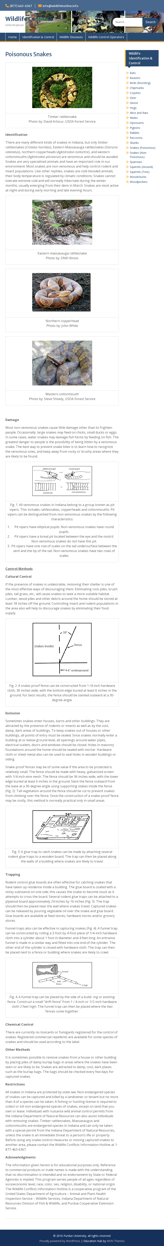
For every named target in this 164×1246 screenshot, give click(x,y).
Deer (133, 98)
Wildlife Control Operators (106, 37)
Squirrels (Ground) (141, 167)
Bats (133, 73)
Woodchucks (138, 177)
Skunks (134, 143)
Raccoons (136, 138)
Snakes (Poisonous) (142, 148)
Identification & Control (38, 37)
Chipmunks (137, 88)
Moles (134, 118)
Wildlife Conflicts (29, 19)
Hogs (133, 108)
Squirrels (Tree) (139, 172)
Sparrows (136, 162)
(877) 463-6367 (21, 6)
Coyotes (135, 93)
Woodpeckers (139, 182)
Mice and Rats (139, 113)
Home (12, 37)
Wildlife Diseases (71, 37)
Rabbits (134, 133)
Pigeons (135, 128)
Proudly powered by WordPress (59, 1241)
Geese (134, 103)
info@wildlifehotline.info (60, 6)
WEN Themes (116, 1241)
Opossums (137, 123)
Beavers (135, 78)
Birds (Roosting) (140, 83)
